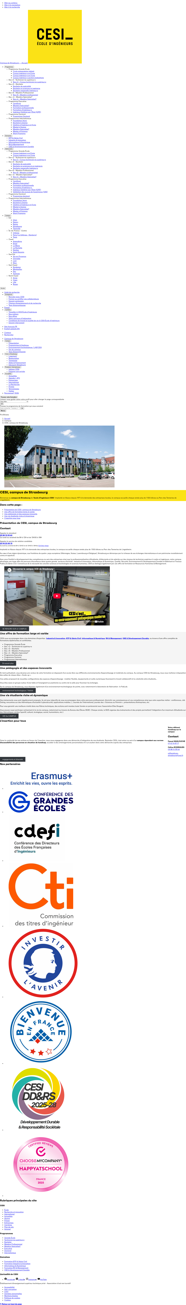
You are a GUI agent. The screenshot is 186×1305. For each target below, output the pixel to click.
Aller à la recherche (12, 7)
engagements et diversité (12, 759)
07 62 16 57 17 (173, 743)
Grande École (9, 1238)
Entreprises (8, 1223)
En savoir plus (8, 663)
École (6, 1210)
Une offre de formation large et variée (19, 512)
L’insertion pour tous (12, 518)
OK (2, 404)
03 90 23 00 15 (6, 543)
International (9, 1214)
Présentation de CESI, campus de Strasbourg (22, 510)
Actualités (8, 1216)
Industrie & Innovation (55, 638)
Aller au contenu (10, 3)
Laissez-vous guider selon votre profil (15, 399)
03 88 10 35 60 (6, 535)
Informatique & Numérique (93, 638)
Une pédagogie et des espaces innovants (20, 514)
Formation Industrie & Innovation (17, 1264)
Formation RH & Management (16, 1268)
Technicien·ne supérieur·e (14, 1240)
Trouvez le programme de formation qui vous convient (21, 406)
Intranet (7, 1229)
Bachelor (8, 1242)
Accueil (7, 418)
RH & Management (114, 638)
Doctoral (7, 1251)
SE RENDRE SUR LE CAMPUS (14, 629)
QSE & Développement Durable (136, 638)
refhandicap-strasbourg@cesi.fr (175, 754)
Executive (8, 1248)
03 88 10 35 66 (174, 749)
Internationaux (10, 1253)
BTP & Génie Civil (73, 638)
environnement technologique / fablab (17, 690)
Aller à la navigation (12, 5)
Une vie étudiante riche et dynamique (19, 516)
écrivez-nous (43, 545)
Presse (7, 1220)
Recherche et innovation (14, 1212)
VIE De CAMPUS (9, 716)
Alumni (7, 1218)
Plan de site (9, 1227)
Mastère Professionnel (13, 1244)
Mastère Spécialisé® (12, 1246)
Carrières (8, 1225)
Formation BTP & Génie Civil (15, 1261)
